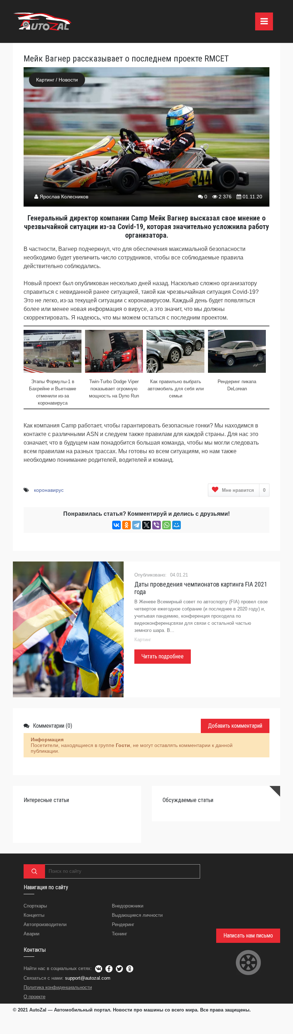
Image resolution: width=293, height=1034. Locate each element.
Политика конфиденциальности (58, 987)
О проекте (34, 996)
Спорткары (35, 906)
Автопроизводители (45, 924)
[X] (146, 525)
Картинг (45, 80)
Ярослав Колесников (64, 196)
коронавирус (49, 490)
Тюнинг (119, 933)
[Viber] (156, 525)
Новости (68, 80)
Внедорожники (127, 906)
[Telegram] (136, 525)
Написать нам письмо (248, 935)
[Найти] (34, 871)
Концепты (34, 915)
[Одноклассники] (126, 525)
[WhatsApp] (166, 525)
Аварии (31, 933)
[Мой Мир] (176, 525)
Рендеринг (123, 924)
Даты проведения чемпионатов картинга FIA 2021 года (200, 587)
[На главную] (43, 21)
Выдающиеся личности (137, 915)
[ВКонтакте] (116, 525)
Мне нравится (243, 490)
